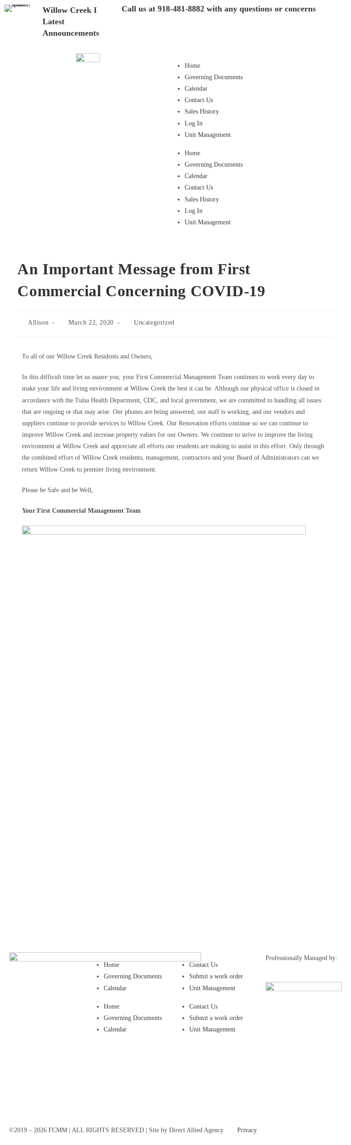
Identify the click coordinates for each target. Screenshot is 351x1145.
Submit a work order (216, 976)
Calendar (196, 88)
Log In (193, 123)
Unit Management (208, 134)
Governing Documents (214, 77)
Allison (38, 322)
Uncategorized (154, 322)
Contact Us (199, 100)
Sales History (202, 111)
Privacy (247, 1130)
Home (192, 65)
